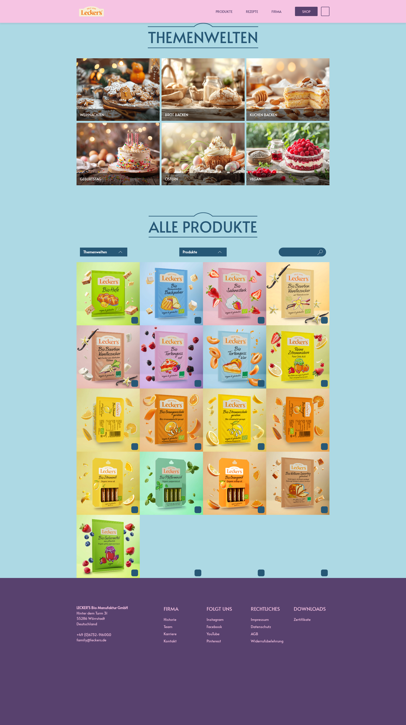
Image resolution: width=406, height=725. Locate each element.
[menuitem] (103, 253)
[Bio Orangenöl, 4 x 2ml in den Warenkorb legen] (261, 509)
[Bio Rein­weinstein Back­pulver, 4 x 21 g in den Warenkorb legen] (198, 320)
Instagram (215, 619)
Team (168, 626)
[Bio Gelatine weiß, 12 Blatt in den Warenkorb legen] (198, 573)
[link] (108, 323)
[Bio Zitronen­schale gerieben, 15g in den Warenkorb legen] (261, 446)
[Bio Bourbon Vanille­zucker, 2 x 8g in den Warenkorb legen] (324, 320)
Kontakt (170, 640)
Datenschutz (261, 626)
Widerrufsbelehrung (267, 640)
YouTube (213, 633)
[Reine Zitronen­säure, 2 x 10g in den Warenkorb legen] (324, 383)
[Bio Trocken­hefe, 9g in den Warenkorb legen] (134, 320)
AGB (254, 633)
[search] (299, 252)
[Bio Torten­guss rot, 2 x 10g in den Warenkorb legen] (198, 383)
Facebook (214, 626)
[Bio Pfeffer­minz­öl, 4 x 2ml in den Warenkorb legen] (198, 509)
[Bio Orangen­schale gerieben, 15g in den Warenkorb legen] (198, 446)
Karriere (170, 633)
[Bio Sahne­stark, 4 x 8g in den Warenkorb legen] (261, 320)
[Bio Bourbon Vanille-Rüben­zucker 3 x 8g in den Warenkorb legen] (134, 383)
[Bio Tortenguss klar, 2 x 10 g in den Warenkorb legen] (261, 383)
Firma (276, 11)
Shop (306, 11)
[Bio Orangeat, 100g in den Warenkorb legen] (324, 446)
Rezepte (252, 11)
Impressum (260, 619)
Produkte (224, 11)
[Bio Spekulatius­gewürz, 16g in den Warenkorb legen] (324, 573)
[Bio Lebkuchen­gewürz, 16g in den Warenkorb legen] (261, 573)
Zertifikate (302, 619)
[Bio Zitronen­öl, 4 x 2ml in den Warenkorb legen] (134, 509)
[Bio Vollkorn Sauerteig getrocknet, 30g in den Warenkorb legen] (324, 509)
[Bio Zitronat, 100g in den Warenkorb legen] (134, 446)
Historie (170, 619)
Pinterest (214, 640)
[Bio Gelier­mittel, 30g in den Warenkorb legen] (134, 573)
